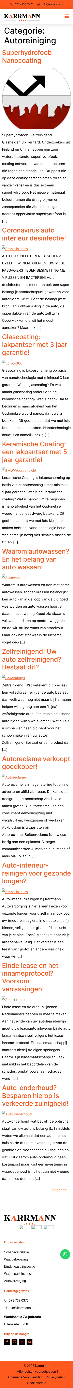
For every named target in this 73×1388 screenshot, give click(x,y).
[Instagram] (14, 1342)
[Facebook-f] (7, 1342)
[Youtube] (29, 1342)
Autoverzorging (15, 1281)
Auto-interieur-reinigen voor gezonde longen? (36, 873)
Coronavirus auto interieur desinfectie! (34, 234)
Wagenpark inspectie (19, 1273)
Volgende (61, 1190)
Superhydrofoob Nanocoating (27, 56)
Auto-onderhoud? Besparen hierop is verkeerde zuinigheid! (35, 1095)
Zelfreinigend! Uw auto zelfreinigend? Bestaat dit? (31, 659)
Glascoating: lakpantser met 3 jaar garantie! (34, 345)
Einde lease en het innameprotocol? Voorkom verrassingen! (30, 977)
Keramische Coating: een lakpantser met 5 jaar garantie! (34, 452)
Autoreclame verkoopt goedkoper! (36, 763)
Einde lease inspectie (19, 1266)
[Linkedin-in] (22, 1342)
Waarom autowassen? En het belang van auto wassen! (35, 559)
